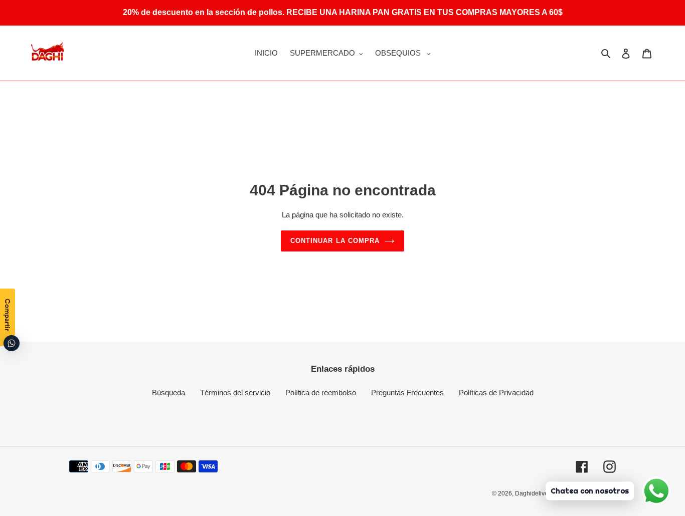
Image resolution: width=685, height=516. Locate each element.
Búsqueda (168, 392)
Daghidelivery (534, 493)
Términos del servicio (235, 392)
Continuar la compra (335, 240)
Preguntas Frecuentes (407, 392)
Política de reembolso (320, 392)
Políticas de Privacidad (496, 392)
